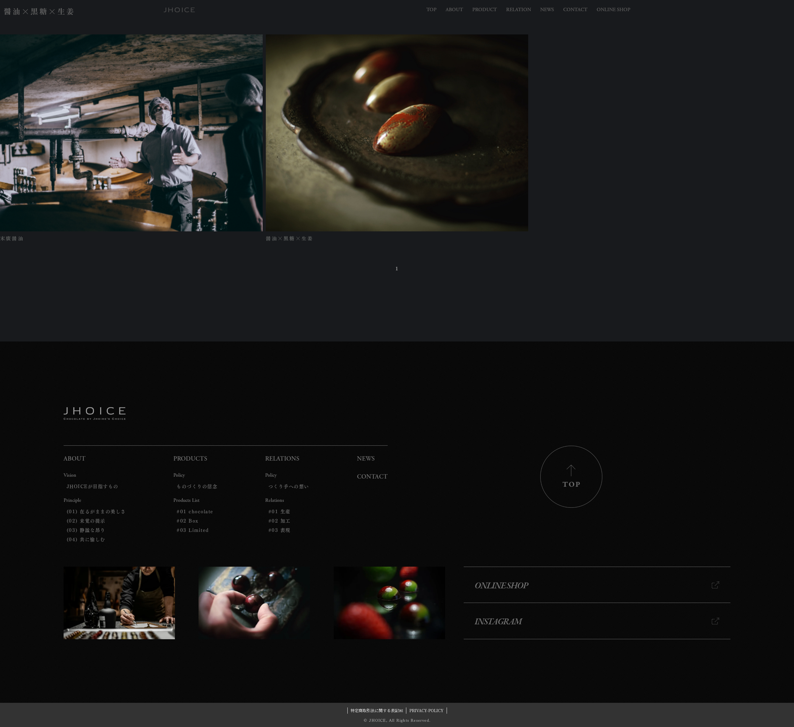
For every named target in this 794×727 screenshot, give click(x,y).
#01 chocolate (194, 511)
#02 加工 (279, 520)
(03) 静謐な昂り (86, 530)
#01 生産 (279, 511)
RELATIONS (282, 459)
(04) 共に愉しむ (86, 539)
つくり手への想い (288, 486)
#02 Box (187, 520)
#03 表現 (279, 530)
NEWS (366, 459)
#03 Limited (192, 530)
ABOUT (75, 459)
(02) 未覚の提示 (86, 520)
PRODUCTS (190, 459)
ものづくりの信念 (196, 486)
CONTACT (372, 477)
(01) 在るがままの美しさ (96, 511)
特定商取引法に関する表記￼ (376, 710)
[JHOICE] (179, 10)
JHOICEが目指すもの (92, 486)
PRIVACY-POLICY (426, 710)
